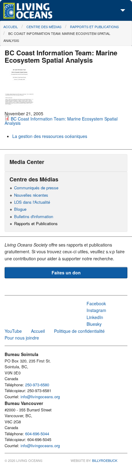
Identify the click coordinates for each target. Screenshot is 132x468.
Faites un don (66, 272)
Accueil (10, 26)
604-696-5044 (37, 433)
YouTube (13, 331)
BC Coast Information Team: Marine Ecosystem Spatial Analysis (61, 121)
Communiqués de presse (36, 188)
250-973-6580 (37, 385)
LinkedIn (95, 317)
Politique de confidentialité (79, 331)
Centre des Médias (43, 26)
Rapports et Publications (94, 26)
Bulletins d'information (33, 216)
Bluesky (94, 324)
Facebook (96, 303)
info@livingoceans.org (40, 396)
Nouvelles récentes (31, 195)
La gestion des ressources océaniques (49, 136)
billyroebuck (104, 460)
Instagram (96, 310)
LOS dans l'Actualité (32, 202)
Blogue (20, 209)
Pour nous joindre (22, 338)
